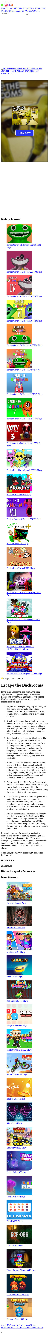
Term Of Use (37, 1327)
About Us (5, 1325)
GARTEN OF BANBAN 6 (14, 71)
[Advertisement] (24, 41)
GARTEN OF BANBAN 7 (24, 8)
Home (6, 68)
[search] (27, 14)
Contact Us (14, 1327)
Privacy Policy (25, 1327)
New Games (6, 8)
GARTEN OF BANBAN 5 (28, 11)
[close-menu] (2, 69)
